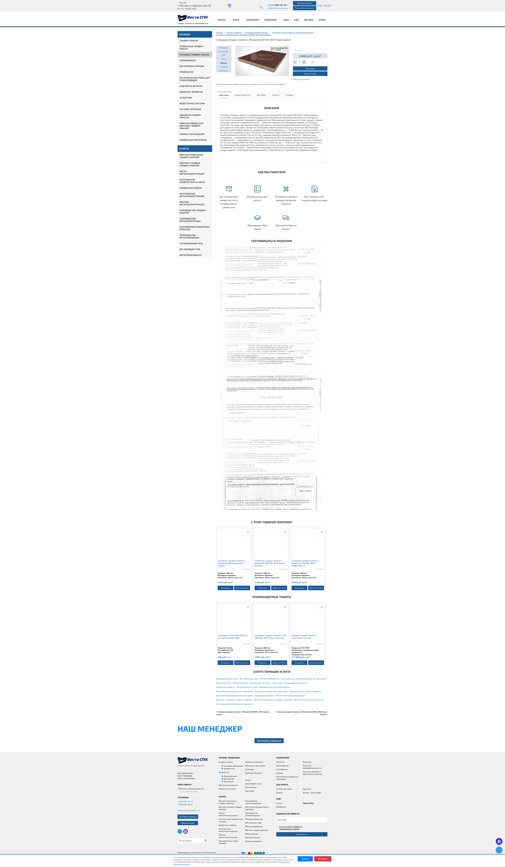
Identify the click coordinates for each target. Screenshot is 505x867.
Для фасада (229, 779)
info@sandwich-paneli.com (278, 8)
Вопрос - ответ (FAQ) (312, 792)
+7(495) (277, 5)
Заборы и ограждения (192, 134)
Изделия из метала (227, 789)
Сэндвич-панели (189, 40)
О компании (270, 20)
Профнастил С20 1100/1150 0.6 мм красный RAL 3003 (233, 636)
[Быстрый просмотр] (318, 61)
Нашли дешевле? (301, 79)
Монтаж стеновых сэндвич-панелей (190, 164)
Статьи (279, 803)
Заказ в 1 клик (310, 74)
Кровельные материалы (193, 140)
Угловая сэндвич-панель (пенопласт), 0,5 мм (304, 636)
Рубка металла (223, 683)
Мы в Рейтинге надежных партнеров (287, 778)
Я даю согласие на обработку (290, 828)
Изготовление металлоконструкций (192, 194)
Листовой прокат (252, 837)
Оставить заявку (188, 816)
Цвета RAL (249, 791)
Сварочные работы (225, 687)
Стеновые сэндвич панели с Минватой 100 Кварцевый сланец (231, 563)
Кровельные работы (191, 188)
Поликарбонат (188, 60)
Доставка (309, 20)
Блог (296, 20)
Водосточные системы (192, 103)
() (320, 5)
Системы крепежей (190, 109)
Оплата (322, 20)
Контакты (280, 762)
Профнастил (186, 72)
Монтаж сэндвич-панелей (256, 830)
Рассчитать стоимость (304, 8)
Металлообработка (190, 255)
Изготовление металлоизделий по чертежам (303, 678)
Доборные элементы (191, 92)
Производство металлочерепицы (190, 219)
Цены (286, 20)
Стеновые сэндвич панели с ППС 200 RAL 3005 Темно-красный (271, 636)
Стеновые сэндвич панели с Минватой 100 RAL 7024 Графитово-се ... (305, 563)
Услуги (236, 20)
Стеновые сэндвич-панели (194, 54)
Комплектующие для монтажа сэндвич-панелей (191, 125)
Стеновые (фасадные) (233, 766)
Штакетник (186, 97)
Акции (248, 780)
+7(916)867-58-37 (185, 804)
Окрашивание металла (295, 683)
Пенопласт (223, 51)
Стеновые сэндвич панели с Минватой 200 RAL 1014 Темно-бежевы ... (270, 563)
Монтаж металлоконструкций (192, 203)
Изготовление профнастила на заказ (192, 180)
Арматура (249, 769)
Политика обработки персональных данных (312, 773)
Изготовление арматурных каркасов (195, 228)
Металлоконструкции (192, 66)
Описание (224, 95)
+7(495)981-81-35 (185, 801)
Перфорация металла (227, 678)
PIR (223, 55)
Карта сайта (308, 803)
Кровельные (229, 768)
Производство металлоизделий (189, 236)
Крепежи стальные (253, 773)
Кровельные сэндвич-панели (192, 47)
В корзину (310, 68)
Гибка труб (277, 683)
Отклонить (322, 859)
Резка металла (251, 834)
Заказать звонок (304, 3)
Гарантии (307, 789)
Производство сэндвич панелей (193, 211)
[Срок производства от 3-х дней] (262, 60)
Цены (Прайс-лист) (253, 784)
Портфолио (281, 807)
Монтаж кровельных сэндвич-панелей (191, 155)
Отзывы (289, 95)
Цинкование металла (259, 683)
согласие (213, 862)
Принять (305, 859)
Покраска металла (253, 841)
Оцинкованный (230, 776)
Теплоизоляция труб (191, 243)
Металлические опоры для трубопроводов (195, 78)
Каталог (222, 20)
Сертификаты (282, 769)
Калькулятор (252, 20)
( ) (329, 5)
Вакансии (307, 762)
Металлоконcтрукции (228, 785)
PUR (224, 59)
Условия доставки (284, 789)
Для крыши (229, 781)
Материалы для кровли (255, 765)
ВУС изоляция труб (190, 249)
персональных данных (289, 829)
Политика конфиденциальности (312, 766)
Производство (282, 765)
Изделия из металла (191, 86)
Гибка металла (240, 683)
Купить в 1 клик (242, 588)
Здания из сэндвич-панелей (191, 116)
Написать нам (188, 823)
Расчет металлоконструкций (192, 172)
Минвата (223, 47)
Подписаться (301, 834)
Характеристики (243, 95)
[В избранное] (324, 61)
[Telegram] (499, 850)
